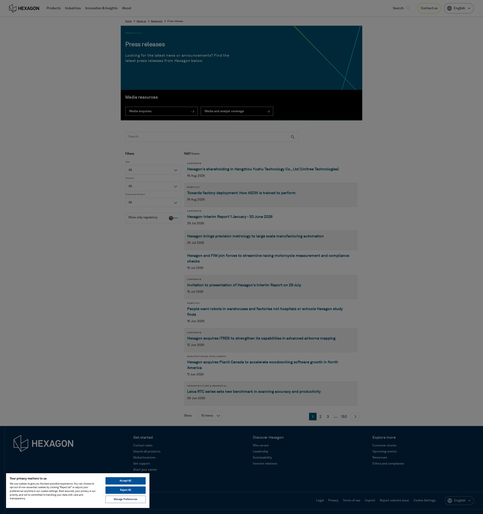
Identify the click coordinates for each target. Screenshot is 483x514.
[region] (77, 490)
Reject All (125, 490)
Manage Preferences (125, 499)
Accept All (125, 481)
